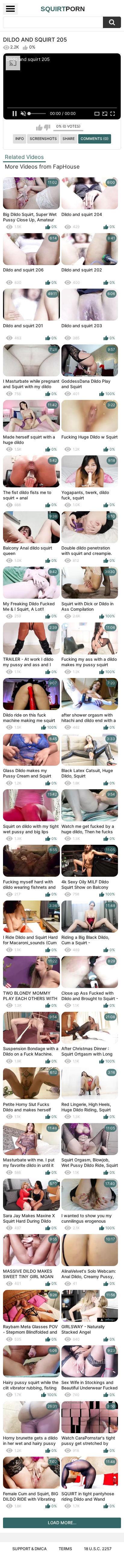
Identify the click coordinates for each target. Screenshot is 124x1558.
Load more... (62, 1522)
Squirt (63, 9)
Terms (65, 1548)
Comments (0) (95, 138)
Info (19, 138)
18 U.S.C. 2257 (98, 1548)
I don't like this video (47, 128)
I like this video (39, 128)
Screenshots (43, 138)
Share (69, 138)
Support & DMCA (29, 1548)
